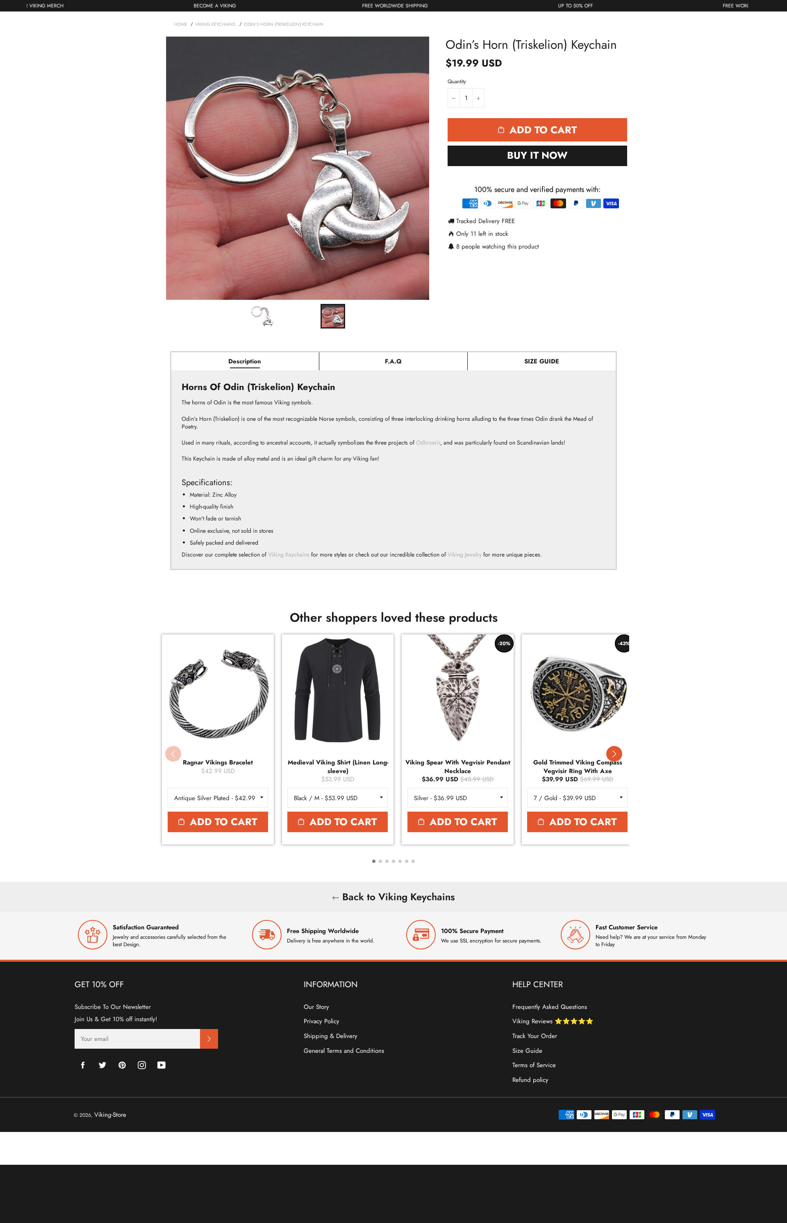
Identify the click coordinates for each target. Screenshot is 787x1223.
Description (244, 361)
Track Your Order (534, 1035)
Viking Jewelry (465, 554)
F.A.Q (393, 361)
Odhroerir (428, 442)
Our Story (316, 1006)
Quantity (457, 81)
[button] (614, 754)
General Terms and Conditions (344, 1050)
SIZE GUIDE (541, 361)
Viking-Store (110, 1114)
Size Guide (527, 1050)
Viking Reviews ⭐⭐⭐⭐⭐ (553, 1021)
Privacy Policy (321, 1021)
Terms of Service (534, 1065)
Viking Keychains (288, 554)
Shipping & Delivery (330, 1035)
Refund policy (530, 1079)
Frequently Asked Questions (549, 1006)
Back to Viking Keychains (397, 897)
